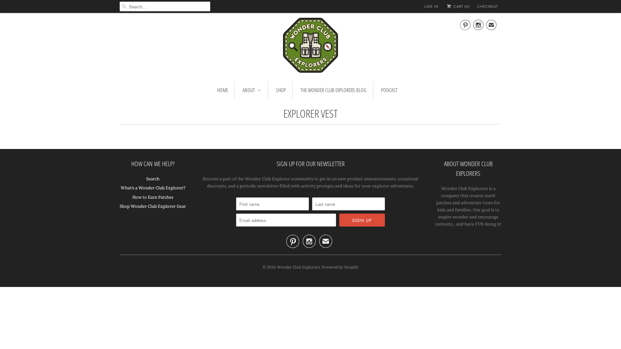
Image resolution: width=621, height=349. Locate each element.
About (249, 90)
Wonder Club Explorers (298, 267)
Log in (431, 6)
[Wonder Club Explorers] (310, 46)
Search (152, 179)
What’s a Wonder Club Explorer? (153, 188)
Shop (281, 90)
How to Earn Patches (152, 197)
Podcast (389, 90)
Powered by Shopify (340, 267)
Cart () (461, 6)
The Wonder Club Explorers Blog (333, 90)
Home (222, 90)
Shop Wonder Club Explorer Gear (153, 206)
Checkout (487, 6)
